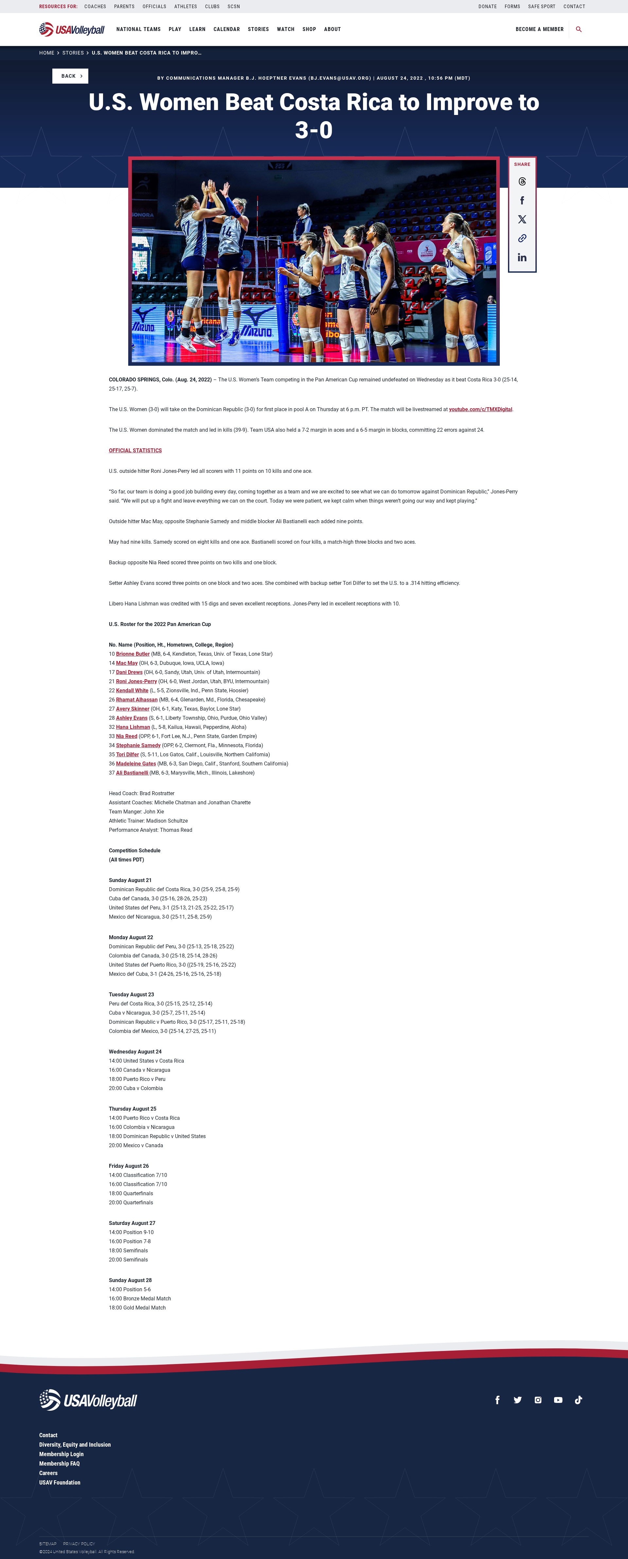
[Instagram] (538, 1399)
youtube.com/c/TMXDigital (480, 409)
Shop (309, 29)
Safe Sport (542, 6)
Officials (154, 6)
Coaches (95, 6)
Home (47, 53)
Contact (574, 6)
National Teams (138, 29)
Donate (488, 6)
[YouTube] (558, 1399)
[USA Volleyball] (72, 29)
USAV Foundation (59, 1482)
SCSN (234, 6)
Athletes (185, 6)
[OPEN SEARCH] (579, 29)
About (332, 29)
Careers (48, 1473)
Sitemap (48, 1543)
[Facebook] (497, 1399)
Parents (124, 6)
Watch (286, 29)
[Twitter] (517, 1399)
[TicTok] (578, 1399)
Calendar (227, 29)
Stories (258, 29)
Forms (512, 6)
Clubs (212, 6)
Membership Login (61, 1454)
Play (175, 29)
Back (68, 76)
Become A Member (540, 29)
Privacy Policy (79, 1543)
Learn (197, 29)
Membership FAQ (59, 1463)
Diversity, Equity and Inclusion (75, 1444)
